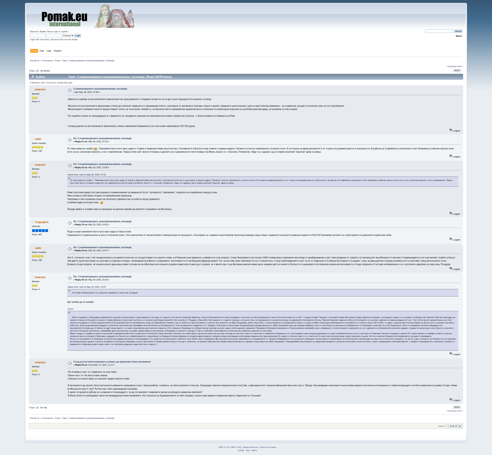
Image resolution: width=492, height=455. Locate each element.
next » (460, 66)
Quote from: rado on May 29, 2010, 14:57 (87, 287)
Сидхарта (41, 222)
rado (38, 139)
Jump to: (442, 426)
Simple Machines (250, 447)
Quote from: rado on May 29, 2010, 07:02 (87, 175)
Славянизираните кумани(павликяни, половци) (100, 88)
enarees (40, 89)
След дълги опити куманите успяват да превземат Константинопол (112, 361)
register (64, 31)
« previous (451, 66)
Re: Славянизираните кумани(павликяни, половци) (102, 138)
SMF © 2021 (236, 447)
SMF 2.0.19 (224, 447)
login (56, 31)
